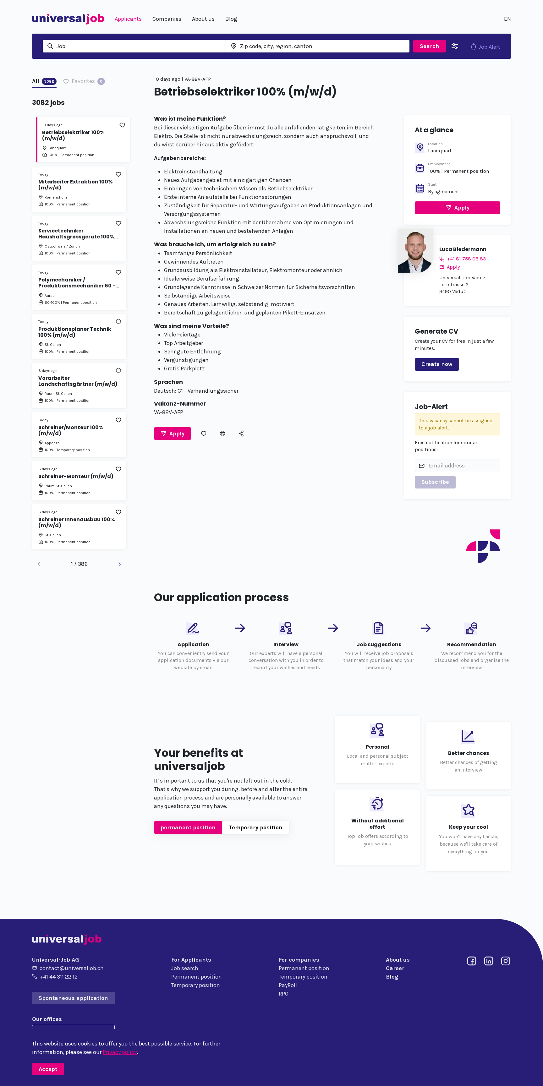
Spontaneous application (73, 998)
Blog (392, 976)
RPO (283, 993)
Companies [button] (166, 18)
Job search (184, 968)
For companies (299, 959)
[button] (172, 433)
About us (398, 959)
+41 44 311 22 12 (59, 976)
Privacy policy (120, 1052)
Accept (48, 1069)
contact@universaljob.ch (72, 968)
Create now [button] (436, 364)
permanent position (188, 827)
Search (429, 46)
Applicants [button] (128, 18)
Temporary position (255, 827)
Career (395, 968)
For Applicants (191, 959)
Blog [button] (231, 18)
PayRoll (288, 985)
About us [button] (203, 18)
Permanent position (196, 976)
